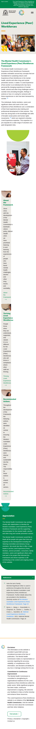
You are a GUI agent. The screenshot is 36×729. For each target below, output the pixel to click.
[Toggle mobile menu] (32, 12)
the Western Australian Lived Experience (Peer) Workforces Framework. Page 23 (18, 602)
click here (26, 6)
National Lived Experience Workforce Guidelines (17, 614)
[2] (4, 607)
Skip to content (4, 1)
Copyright (25, 719)
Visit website (14, 714)
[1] (4, 583)
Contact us (11, 721)
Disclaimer (17, 719)
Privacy (9, 719)
